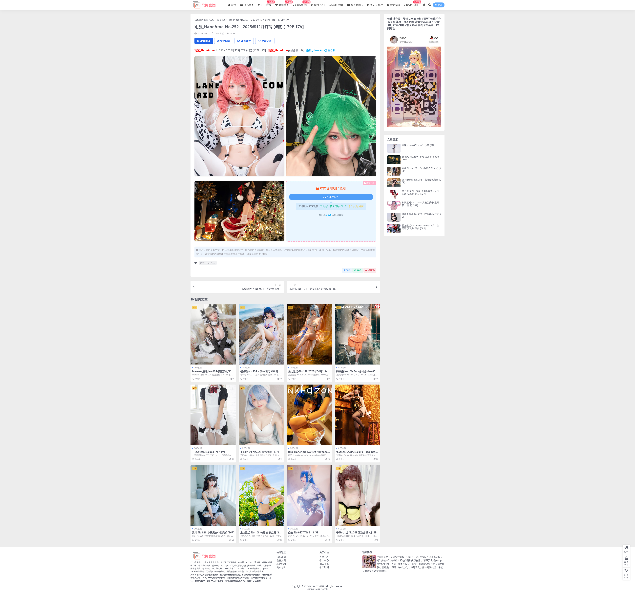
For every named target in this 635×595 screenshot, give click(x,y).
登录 (440, 5)
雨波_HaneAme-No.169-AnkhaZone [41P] (308, 453)
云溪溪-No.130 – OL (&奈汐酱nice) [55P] (421, 169)
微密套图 (284, 4)
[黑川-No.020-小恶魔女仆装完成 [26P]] (213, 495)
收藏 (359, 270)
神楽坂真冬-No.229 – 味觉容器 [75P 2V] (421, 215)
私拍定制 (412, 4)
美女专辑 (394, 5)
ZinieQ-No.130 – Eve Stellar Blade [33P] (420, 158)
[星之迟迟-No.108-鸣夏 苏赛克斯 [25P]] (261, 495)
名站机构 (301, 4)
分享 (348, 270)
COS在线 (266, 4)
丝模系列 (319, 5)
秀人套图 (355, 5)
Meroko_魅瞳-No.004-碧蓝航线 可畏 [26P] (212, 373)
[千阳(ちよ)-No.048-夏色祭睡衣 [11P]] (357, 495)
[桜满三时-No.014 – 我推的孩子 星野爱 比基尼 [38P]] (394, 205)
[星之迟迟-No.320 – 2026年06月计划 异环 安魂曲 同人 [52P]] (394, 194)
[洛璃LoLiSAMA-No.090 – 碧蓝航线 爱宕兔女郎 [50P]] (357, 415)
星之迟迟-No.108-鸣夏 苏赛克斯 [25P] (260, 534)
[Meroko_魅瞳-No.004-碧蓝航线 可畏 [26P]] (213, 334)
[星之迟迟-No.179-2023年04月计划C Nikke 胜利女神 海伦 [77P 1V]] (309, 334)
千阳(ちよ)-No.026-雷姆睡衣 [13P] (259, 452)
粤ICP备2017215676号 (317, 589)
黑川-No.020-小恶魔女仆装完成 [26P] (213, 532)
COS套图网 (200, 19)
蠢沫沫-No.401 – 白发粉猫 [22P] (418, 145)
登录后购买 (332, 197)
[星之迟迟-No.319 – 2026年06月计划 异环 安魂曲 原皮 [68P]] (394, 228)
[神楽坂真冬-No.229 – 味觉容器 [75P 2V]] (394, 217)
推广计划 (324, 567)
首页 (233, 5)
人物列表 (324, 556)
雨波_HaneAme (204, 50)
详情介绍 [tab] (205, 41)
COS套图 (249, 5)
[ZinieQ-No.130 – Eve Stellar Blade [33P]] (394, 159)
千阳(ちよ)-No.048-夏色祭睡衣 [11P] (357, 532)
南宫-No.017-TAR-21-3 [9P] (303, 532)
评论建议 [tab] (246, 41)
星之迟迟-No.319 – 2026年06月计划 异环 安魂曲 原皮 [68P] (420, 227)
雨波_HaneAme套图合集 (321, 50)
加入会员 (324, 563)
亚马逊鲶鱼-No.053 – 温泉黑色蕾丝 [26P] (421, 181)
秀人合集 (375, 5)
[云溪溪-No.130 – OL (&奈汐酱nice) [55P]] (394, 171)
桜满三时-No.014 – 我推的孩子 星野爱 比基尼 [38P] (420, 204)
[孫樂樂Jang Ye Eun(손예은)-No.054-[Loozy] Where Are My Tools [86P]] (357, 334)
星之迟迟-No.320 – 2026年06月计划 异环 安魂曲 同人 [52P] (420, 192)
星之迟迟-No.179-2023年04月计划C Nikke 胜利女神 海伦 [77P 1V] (308, 373)
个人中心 (324, 560)
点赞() (371, 270)
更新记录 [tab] (267, 41)
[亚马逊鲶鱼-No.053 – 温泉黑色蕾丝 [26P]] (394, 182)
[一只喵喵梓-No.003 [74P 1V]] (213, 415)
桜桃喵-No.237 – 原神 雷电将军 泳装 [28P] (260, 373)
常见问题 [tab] (225, 41)
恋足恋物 (337, 5)
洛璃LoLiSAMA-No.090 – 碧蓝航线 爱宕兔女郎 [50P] (356, 453)
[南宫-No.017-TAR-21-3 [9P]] (309, 495)
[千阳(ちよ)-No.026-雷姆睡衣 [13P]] (261, 415)
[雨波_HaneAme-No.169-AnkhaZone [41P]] (309, 415)
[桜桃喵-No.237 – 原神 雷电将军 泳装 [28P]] (261, 334)
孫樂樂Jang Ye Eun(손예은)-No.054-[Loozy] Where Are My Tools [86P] (357, 373)
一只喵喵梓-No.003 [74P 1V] (208, 452)
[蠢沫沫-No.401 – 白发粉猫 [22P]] (394, 148)
